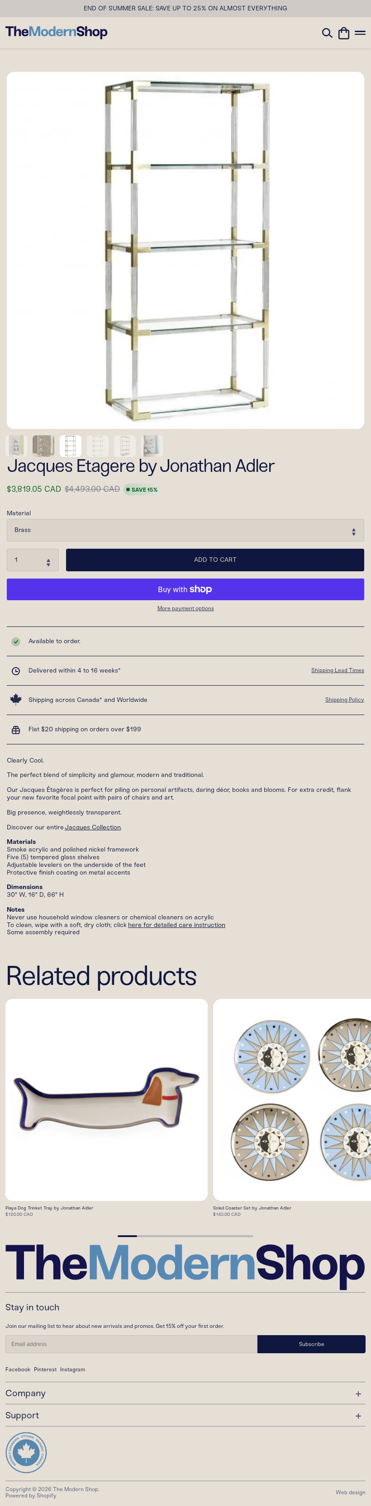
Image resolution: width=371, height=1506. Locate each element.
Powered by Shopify (31, 1495)
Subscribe (311, 1344)
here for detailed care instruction (176, 925)
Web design (351, 1492)
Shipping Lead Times (337, 670)
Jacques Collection (93, 827)
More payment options (185, 609)
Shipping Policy (344, 700)
